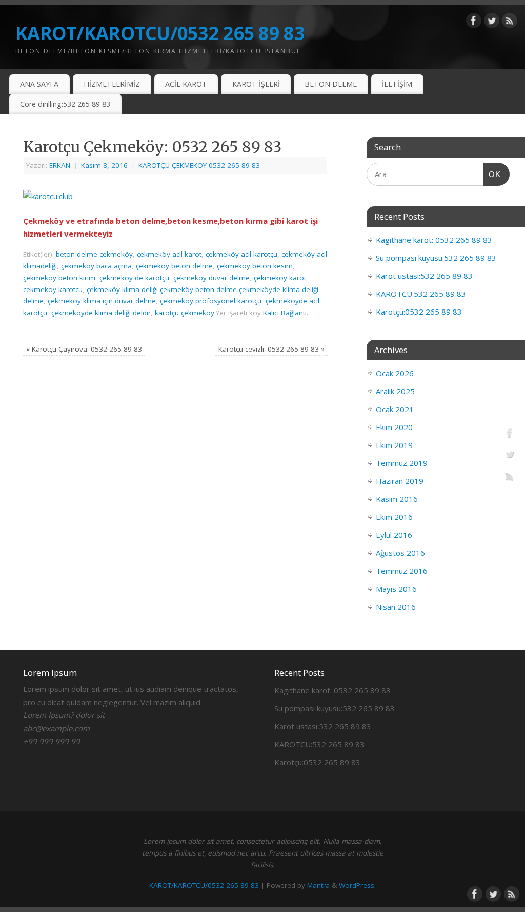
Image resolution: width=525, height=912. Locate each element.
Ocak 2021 (395, 409)
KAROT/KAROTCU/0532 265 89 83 (160, 33)
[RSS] (509, 22)
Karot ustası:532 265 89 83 (424, 275)
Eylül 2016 (394, 535)
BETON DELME (331, 84)
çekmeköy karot (280, 277)
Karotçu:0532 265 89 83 (419, 311)
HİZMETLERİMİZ (112, 84)
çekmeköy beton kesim (255, 265)
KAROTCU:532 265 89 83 (421, 293)
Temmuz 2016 (402, 571)
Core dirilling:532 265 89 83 (65, 104)
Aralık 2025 (395, 391)
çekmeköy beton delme (174, 265)
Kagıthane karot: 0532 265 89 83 (434, 240)
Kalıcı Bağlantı (285, 312)
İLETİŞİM (397, 84)
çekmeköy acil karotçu (241, 254)
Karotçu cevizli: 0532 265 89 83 (271, 349)
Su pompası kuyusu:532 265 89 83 (436, 258)
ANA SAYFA (39, 84)
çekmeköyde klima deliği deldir (101, 312)
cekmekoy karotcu (53, 289)
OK (492, 174)
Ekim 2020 (394, 427)
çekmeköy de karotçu (134, 277)
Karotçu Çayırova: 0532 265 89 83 (84, 349)
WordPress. (357, 885)
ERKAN (59, 165)
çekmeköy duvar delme (211, 277)
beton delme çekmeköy (94, 254)
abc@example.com (56, 728)
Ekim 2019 (394, 445)
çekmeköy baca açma (96, 265)
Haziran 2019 (399, 481)
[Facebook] (473, 22)
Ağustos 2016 (400, 553)
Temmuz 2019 (402, 463)
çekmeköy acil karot (169, 254)
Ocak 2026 (395, 373)
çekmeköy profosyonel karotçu (210, 300)
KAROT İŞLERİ (256, 84)
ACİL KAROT (186, 84)
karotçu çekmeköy (184, 312)
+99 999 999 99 (51, 741)
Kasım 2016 (397, 499)
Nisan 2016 (396, 606)
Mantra (318, 885)
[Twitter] (491, 22)
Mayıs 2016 (396, 589)
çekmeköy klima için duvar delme (102, 300)
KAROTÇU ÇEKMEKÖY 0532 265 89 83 (199, 165)
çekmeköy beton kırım (59, 277)
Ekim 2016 (394, 517)
